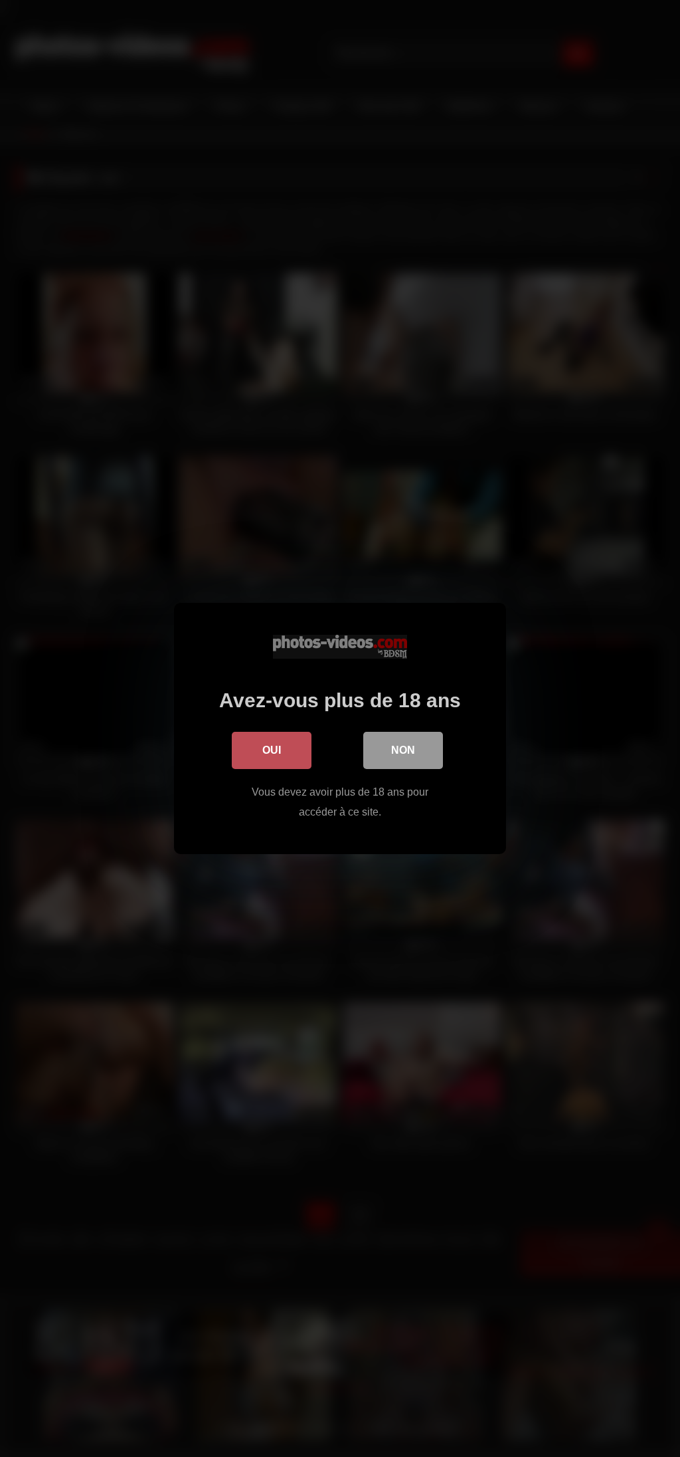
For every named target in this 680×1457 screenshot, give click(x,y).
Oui (271, 750)
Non (403, 750)
